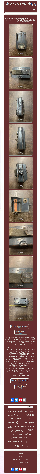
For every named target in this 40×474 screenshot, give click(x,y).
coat (9, 411)
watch (22, 415)
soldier (20, 411)
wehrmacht (15, 441)
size (31, 426)
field (31, 422)
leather (29, 430)
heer (16, 426)
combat (9, 427)
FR (23, 465)
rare (23, 426)
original (18, 445)
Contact (21, 456)
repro (30, 418)
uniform (26, 442)
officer (27, 437)
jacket (14, 437)
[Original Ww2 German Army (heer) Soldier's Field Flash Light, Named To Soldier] (20, 40)
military (28, 434)
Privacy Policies (20, 459)
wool (27, 446)
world (24, 419)
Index (20, 454)
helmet (30, 414)
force (14, 411)
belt (14, 434)
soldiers (18, 418)
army (11, 414)
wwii (11, 422)
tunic (26, 411)
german (21, 422)
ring (18, 415)
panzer (31, 411)
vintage (10, 430)
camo (20, 435)
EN (18, 465)
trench (11, 418)
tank (32, 442)
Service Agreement (21, 462)
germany (19, 430)
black (20, 438)
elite (9, 435)
